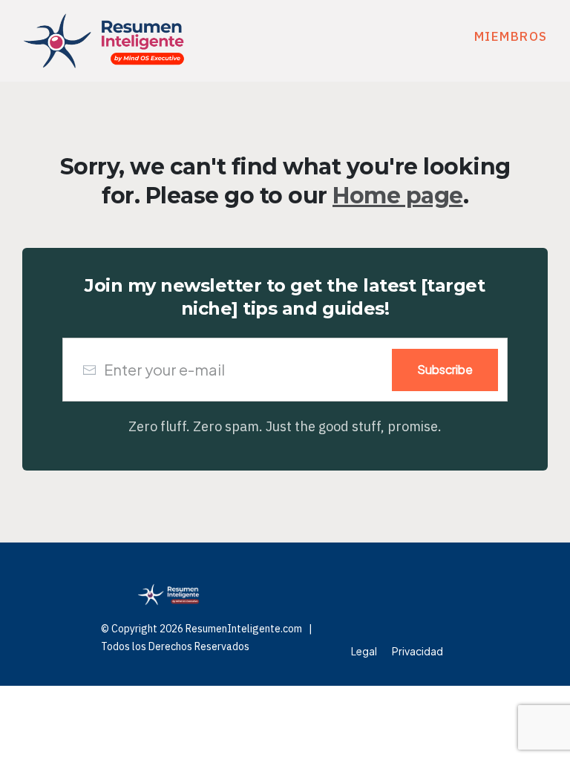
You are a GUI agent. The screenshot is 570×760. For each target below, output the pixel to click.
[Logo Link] (104, 41)
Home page (397, 195)
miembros (511, 36)
